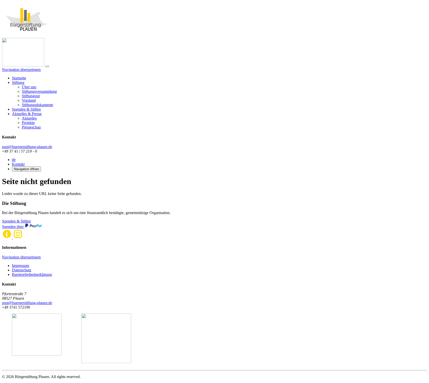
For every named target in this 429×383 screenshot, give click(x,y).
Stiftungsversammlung (39, 91)
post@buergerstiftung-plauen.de (27, 147)
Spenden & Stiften (26, 109)
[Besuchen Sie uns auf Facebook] (7, 237)
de (14, 160)
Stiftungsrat (31, 96)
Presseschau (31, 127)
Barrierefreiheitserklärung (32, 274)
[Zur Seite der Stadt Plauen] (37, 339)
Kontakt (18, 164)
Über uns (29, 87)
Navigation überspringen (21, 69)
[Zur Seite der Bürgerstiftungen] (106, 339)
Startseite (19, 78)
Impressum (20, 265)
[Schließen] (47, 66)
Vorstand (29, 100)
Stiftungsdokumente (37, 105)
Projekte (28, 123)
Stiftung (18, 82)
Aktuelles (29, 118)
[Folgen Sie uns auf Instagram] (18, 237)
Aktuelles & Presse (27, 114)
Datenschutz (21, 270)
